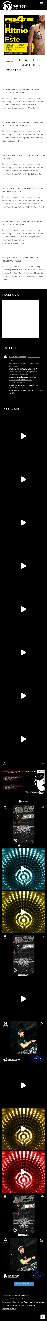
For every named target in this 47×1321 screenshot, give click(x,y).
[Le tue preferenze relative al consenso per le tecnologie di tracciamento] (42, 1317)
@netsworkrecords (33, 357)
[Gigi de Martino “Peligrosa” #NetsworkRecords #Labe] (23, 999)
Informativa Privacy (29, 1305)
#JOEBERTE (14, 369)
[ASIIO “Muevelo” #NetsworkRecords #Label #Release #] (23, 609)
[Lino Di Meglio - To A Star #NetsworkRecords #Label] (23, 522)
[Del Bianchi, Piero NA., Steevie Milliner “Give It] (23, 1085)
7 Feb (11, 360)
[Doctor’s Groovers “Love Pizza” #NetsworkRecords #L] (23, 652)
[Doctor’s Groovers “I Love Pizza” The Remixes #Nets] (23, 566)
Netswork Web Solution (20, 1296)
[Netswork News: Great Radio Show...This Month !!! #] (23, 1042)
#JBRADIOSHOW (29, 369)
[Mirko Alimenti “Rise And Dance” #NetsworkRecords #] (23, 869)
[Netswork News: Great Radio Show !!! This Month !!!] (23, 782)
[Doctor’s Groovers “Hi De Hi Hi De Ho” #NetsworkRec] (23, 1129)
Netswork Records (17, 356)
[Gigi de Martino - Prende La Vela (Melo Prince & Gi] (23, 479)
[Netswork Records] (14, 10)
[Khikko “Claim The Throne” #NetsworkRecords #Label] (23, 739)
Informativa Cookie (9, 1309)
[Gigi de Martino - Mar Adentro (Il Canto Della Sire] (23, 696)
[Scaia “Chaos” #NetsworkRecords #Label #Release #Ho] (23, 912)
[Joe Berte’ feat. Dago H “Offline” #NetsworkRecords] (23, 436)
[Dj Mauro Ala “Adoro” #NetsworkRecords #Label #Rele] (23, 1172)
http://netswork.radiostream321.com (24, 385)
